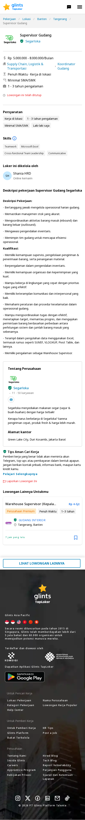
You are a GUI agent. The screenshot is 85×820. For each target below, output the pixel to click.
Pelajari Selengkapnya (20, 474)
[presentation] (13, 7)
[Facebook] (38, 798)
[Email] (57, 798)
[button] (69, 7)
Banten (42, 19)
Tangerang (60, 19)
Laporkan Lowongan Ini (22, 481)
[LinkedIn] (47, 798)
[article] (42, 521)
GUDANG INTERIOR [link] (32, 520)
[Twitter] (28, 798)
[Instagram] (18, 798)
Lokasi (26, 19)
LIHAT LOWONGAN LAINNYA (41, 563)
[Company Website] (11, 399)
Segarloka (33, 41)
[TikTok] (67, 798)
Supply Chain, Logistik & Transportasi (25, 66)
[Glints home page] (13, 7)
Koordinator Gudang (66, 66)
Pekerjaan (9, 19)
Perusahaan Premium (21, 511)
